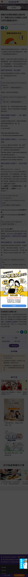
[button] (26, 559)
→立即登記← (14, 305)
